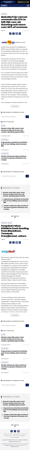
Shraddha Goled (5, 136)
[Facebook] (10, 34)
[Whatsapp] (20, 34)
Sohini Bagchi (5, 150)
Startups (4, 14)
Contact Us (23, 434)
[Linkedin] (17, 34)
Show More (15, 106)
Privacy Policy (8, 435)
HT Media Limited (8, 445)
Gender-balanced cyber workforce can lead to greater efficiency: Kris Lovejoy (13, 158)
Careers (10, 434)
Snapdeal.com (14, 261)
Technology (5, 139)
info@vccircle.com (15, 446)
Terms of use (15, 435)
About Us (6, 434)
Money (10, 223)
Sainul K (3, 30)
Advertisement (17, 434)
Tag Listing (22, 435)
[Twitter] (13, 34)
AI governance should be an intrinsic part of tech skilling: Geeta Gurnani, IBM (14, 144)
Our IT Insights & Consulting (8, 2)
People (3, 125)
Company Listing (15, 437)
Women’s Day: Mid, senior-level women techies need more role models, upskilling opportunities (12, 130)
